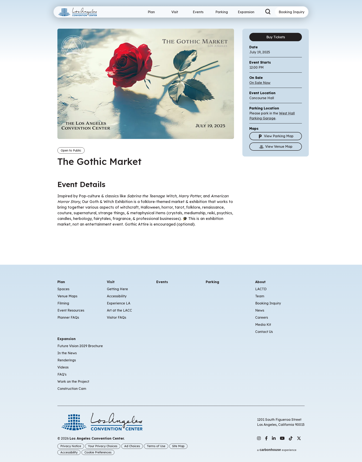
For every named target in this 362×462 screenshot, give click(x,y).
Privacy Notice (70, 446)
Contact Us (264, 332)
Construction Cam (71, 388)
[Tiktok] (291, 438)
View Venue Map (278, 146)
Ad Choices (132, 446)
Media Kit (263, 324)
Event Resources (70, 310)
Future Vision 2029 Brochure (80, 346)
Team (259, 296)
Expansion (246, 12)
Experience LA (118, 303)
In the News (67, 353)
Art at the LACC (119, 310)
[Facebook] (266, 438)
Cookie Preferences (97, 452)
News (259, 310)
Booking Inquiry (291, 12)
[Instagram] (259, 438)
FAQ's (61, 374)
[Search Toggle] (268, 12)
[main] (181, 126)
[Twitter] (299, 438)
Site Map (178, 446)
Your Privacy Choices (102, 446)
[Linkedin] (274, 438)
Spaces (63, 289)
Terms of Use (156, 446)
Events (198, 12)
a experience (276, 450)
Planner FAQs (68, 317)
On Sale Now (259, 83)
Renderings (66, 360)
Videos (63, 367)
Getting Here (117, 289)
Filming (63, 303)
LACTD (260, 289)
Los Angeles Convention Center (79, 12)
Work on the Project (73, 381)
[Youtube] (282, 438)
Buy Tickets (275, 37)
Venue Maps (67, 296)
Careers (261, 317)
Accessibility (117, 296)
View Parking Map (278, 136)
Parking (221, 12)
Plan (151, 12)
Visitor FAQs (116, 317)
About (260, 282)
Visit (174, 12)
